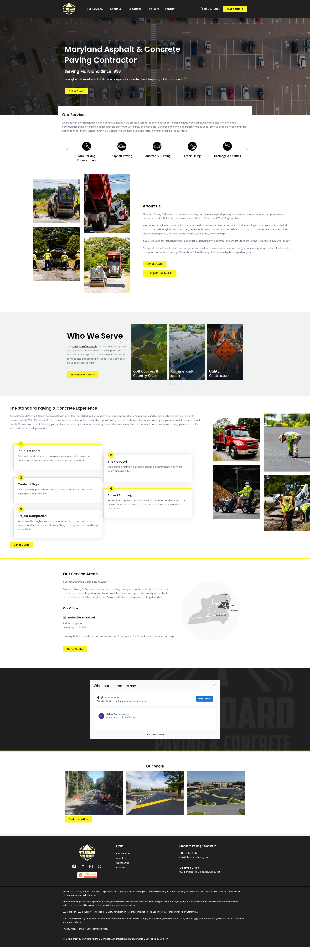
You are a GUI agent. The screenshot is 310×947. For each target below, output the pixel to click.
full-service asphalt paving (215, 214)
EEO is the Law (69, 911)
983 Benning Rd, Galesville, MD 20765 (200, 871)
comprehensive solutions (134, 416)
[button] (235, 9)
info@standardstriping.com (194, 857)
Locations (135, 9)
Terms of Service (86, 928)
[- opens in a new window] (74, 866)
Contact (170, 9)
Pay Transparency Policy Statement (179, 911)
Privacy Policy (69, 928)
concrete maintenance (251, 214)
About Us (116, 9)
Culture (120, 867)
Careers (154, 9)
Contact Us (122, 863)
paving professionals (84, 346)
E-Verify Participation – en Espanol (144, 911)
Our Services (94, 9)
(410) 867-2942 (210, 9)
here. (196, 918)
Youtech (164, 938)
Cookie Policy (101, 928)
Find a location (126, 597)
